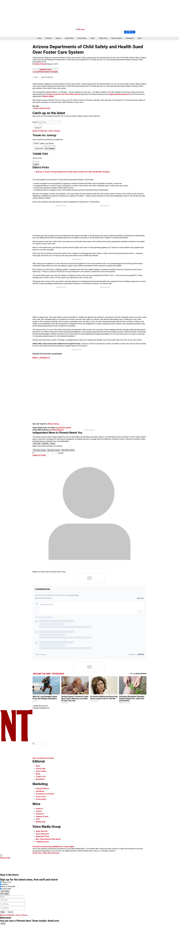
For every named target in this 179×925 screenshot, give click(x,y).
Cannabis (48, 38)
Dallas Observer (42, 831)
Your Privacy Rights (67, 847)
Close (3, 923)
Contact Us (40, 814)
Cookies (46, 847)
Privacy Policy (41, 799)
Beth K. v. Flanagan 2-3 (41, 358)
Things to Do (6, 882)
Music (93, 38)
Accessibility (53, 847)
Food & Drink (69, 38)
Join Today (5, 891)
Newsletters (130, 38)
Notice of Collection (40, 131)
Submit (10, 912)
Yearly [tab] (53, 444)
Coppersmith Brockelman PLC (120, 94)
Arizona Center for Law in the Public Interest (63, 94)
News (39, 38)
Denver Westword (42, 834)
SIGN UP (38, 128)
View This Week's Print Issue (43, 758)
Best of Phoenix (116, 38)
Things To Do (103, 38)
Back (2, 912)
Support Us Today (39, 455)
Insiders (4, 884)
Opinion (58, 38)
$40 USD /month (68, 450)
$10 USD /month (39, 450)
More (140, 38)
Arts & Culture (81, 38)
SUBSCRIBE (39, 149)
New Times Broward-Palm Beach (48, 839)
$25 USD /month (54, 450)
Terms (50, 131)
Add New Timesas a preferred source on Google (45, 71)
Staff (38, 819)
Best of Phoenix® (8, 887)
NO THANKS (50, 149)
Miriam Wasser (40, 64)
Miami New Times (42, 836)
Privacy (57, 131)
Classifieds (40, 791)
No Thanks (5, 894)
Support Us (130, 32)
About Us (39, 809)
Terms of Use (41, 796)
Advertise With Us (42, 789)
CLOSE (35, 164)
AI (59, 847)
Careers (39, 811)
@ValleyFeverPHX (64, 428)
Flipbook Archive (42, 816)
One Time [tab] (36, 444)
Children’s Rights (48, 96)
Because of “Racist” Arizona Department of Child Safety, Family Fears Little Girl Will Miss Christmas (73, 172)
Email (35, 122)
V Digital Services (42, 842)
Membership (40, 822)
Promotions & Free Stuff (45, 794)
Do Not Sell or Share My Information (46, 853)
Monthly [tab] (45, 444)
